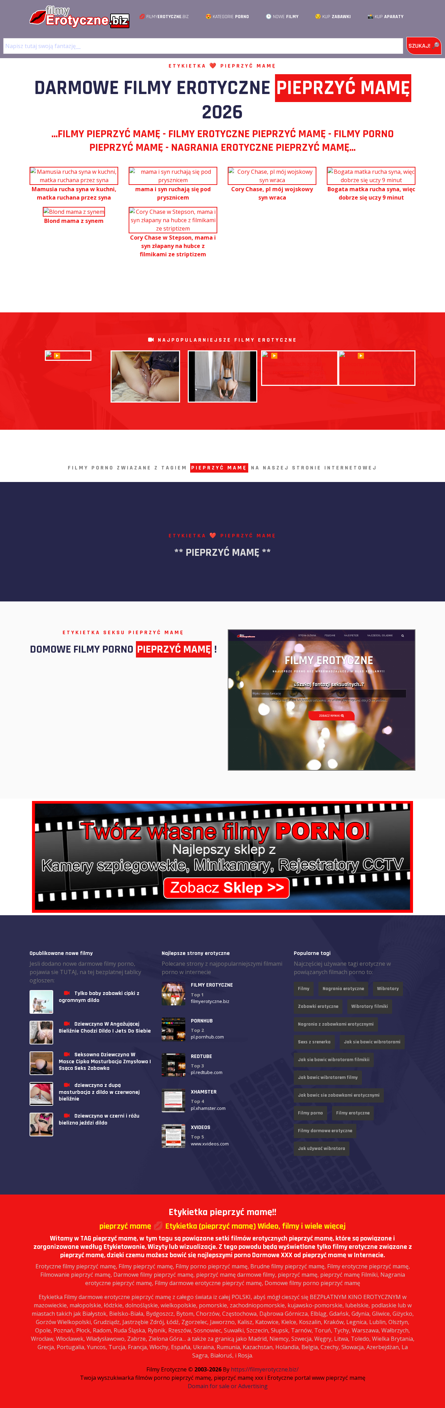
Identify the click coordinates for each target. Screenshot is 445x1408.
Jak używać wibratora (321, 1148)
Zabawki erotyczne (318, 1006)
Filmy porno (310, 1113)
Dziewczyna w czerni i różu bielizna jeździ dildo (99, 1119)
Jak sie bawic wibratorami (372, 1042)
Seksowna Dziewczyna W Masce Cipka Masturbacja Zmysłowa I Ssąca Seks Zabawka (105, 1061)
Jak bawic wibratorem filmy (328, 1077)
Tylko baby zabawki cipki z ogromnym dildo (99, 997)
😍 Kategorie (227, 17)
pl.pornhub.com (207, 1037)
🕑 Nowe (282, 17)
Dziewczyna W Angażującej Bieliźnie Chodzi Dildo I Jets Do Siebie (105, 1027)
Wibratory (388, 989)
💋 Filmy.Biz (164, 17)
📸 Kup (385, 17)
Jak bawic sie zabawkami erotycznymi (339, 1095)
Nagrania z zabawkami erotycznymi (336, 1024)
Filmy (303, 989)
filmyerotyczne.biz (210, 1001)
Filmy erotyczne (353, 1113)
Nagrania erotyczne (343, 989)
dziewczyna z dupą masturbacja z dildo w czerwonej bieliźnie (99, 1092)
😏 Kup (333, 17)
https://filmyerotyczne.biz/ (265, 1369)
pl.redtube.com (206, 1072)
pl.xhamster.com (208, 1108)
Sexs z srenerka (314, 1042)
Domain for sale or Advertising (228, 1386)
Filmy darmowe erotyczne (325, 1131)
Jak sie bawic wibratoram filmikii (334, 1060)
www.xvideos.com (210, 1144)
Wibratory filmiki (369, 1006)
